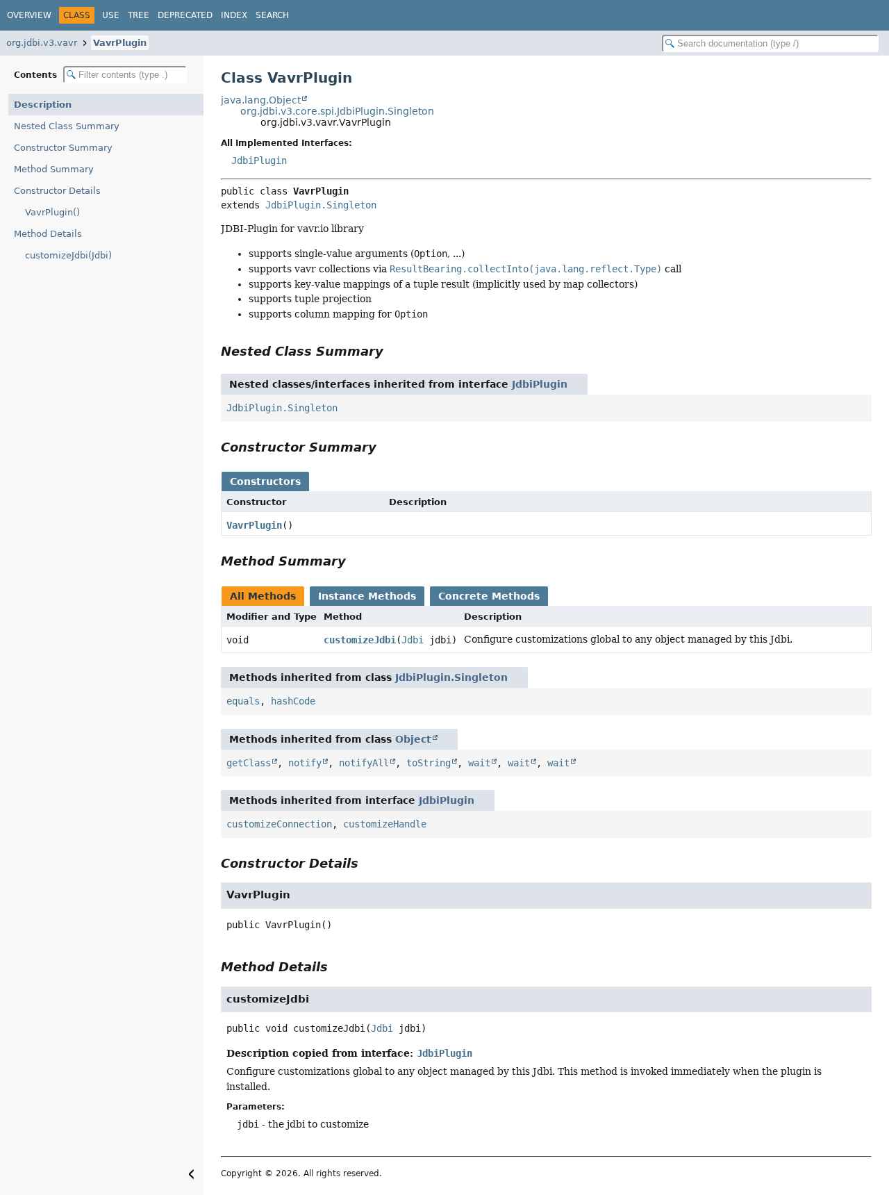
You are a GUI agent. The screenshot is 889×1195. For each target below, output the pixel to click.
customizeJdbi (360, 639)
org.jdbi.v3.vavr (41, 43)
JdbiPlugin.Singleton (320, 205)
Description (43, 104)
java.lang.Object (261, 100)
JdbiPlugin (259, 160)
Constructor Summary (63, 147)
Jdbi (412, 639)
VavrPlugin (120, 43)
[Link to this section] (393, 351)
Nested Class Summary (66, 126)
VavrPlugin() (52, 212)
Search (272, 15)
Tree (138, 15)
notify (305, 762)
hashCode (293, 701)
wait (479, 762)
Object (413, 739)
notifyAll (364, 762)
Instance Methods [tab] (367, 596)
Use (110, 15)
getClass (248, 762)
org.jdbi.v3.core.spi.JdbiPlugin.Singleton (337, 111)
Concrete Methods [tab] (489, 596)
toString (428, 762)
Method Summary (54, 169)
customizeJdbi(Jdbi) (68, 255)
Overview (29, 15)
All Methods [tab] (263, 596)
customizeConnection (279, 824)
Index (234, 15)
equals (243, 701)
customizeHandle (384, 824)
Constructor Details (57, 191)
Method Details (48, 234)
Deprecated (185, 15)
